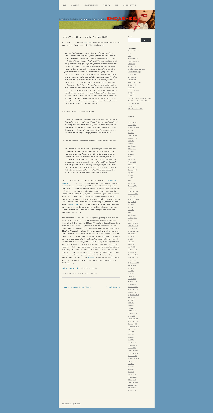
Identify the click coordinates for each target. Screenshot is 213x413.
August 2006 (132, 329)
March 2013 (132, 146)
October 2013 (132, 138)
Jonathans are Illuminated (136, 69)
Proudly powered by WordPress (71, 404)
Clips (116, 5)
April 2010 (131, 212)
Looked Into (82, 273)
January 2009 (132, 252)
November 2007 (133, 289)
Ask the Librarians (129, 5)
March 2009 (132, 247)
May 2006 (131, 337)
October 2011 (132, 170)
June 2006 (131, 335)
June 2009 (131, 239)
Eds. (129, 56)
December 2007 (133, 287)
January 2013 (132, 149)
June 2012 (131, 154)
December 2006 (133, 319)
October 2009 (132, 228)
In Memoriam (132, 66)
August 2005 (132, 361)
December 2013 (133, 135)
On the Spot (132, 85)
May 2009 (131, 242)
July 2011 (131, 173)
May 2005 (131, 369)
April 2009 (131, 244)
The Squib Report (133, 104)
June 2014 (131, 130)
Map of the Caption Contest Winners (76, 287)
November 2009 (133, 226)
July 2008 (131, 268)
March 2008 (132, 279)
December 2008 (133, 255)
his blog (91, 257)
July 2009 (131, 236)
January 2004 (132, 390)
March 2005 (132, 374)
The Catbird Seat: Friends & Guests (139, 98)
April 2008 (131, 276)
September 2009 (133, 231)
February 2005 (132, 377)
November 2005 (133, 353)
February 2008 (132, 281)
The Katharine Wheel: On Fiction (138, 101)
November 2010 (133, 194)
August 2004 (132, 388)
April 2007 (131, 308)
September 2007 (133, 295)
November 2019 (133, 122)
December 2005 (133, 350)
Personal (106, 5)
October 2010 (132, 196)
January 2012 (132, 165)
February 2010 (132, 218)
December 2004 (133, 382)
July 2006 (131, 332)
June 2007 (131, 303)
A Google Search (113, 287)
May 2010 (131, 210)
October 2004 (132, 385)
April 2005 (131, 372)
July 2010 (131, 204)
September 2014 (133, 127)
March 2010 (132, 215)
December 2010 (133, 191)
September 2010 (133, 199)
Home (64, 5)
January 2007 (132, 316)
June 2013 (131, 141)
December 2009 (133, 223)
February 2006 (132, 345)
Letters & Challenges (134, 72)
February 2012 (132, 162)
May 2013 (131, 143)
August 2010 (132, 202)
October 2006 (132, 324)
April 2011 (131, 181)
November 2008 (133, 258)
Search (130, 37)
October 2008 (132, 260)
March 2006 (132, 343)
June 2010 (131, 207)
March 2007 (132, 311)
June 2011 (131, 175)
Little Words (132, 74)
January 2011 (132, 189)
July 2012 (131, 151)
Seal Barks (131, 93)
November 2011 (133, 167)
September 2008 (133, 263)
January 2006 (132, 348)
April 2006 (131, 340)
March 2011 (132, 183)
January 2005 (132, 380)
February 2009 (132, 250)
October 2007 (132, 292)
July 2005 (131, 364)
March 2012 (132, 159)
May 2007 (131, 305)
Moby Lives (74, 204)
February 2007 (132, 313)
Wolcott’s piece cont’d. (70, 268)
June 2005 (131, 366)
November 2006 (133, 321)
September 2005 (133, 358)
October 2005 (132, 356)
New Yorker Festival (91, 5)
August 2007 (132, 297)
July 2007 (131, 300)
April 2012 (131, 157)
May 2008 (131, 273)
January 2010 (132, 220)
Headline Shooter (133, 61)
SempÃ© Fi (131, 96)
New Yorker (75, 5)
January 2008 (132, 284)
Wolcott (87, 42)
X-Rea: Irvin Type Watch (135, 109)
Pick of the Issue (133, 90)
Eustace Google (133, 58)
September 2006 (133, 327)
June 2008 (131, 271)
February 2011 (132, 186)
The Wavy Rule (133, 106)
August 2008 (132, 266)
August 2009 (132, 234)
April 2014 (131, 133)
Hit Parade (131, 64)
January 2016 (132, 125)
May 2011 (131, 178)
